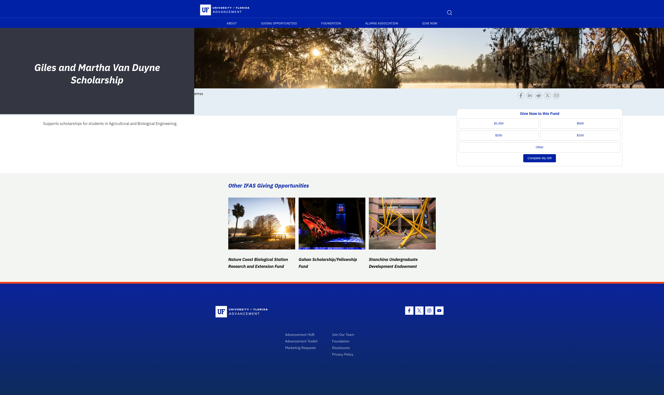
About (232, 23)
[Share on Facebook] (521, 96)
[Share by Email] (557, 96)
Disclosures (341, 347)
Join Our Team (343, 334)
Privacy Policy (342, 354)
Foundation (331, 23)
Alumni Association (381, 23)
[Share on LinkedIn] (530, 96)
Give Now (429, 23)
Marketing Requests (300, 347)
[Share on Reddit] (539, 96)
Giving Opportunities (279, 23)
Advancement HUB (299, 334)
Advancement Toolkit (301, 341)
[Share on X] (548, 96)
